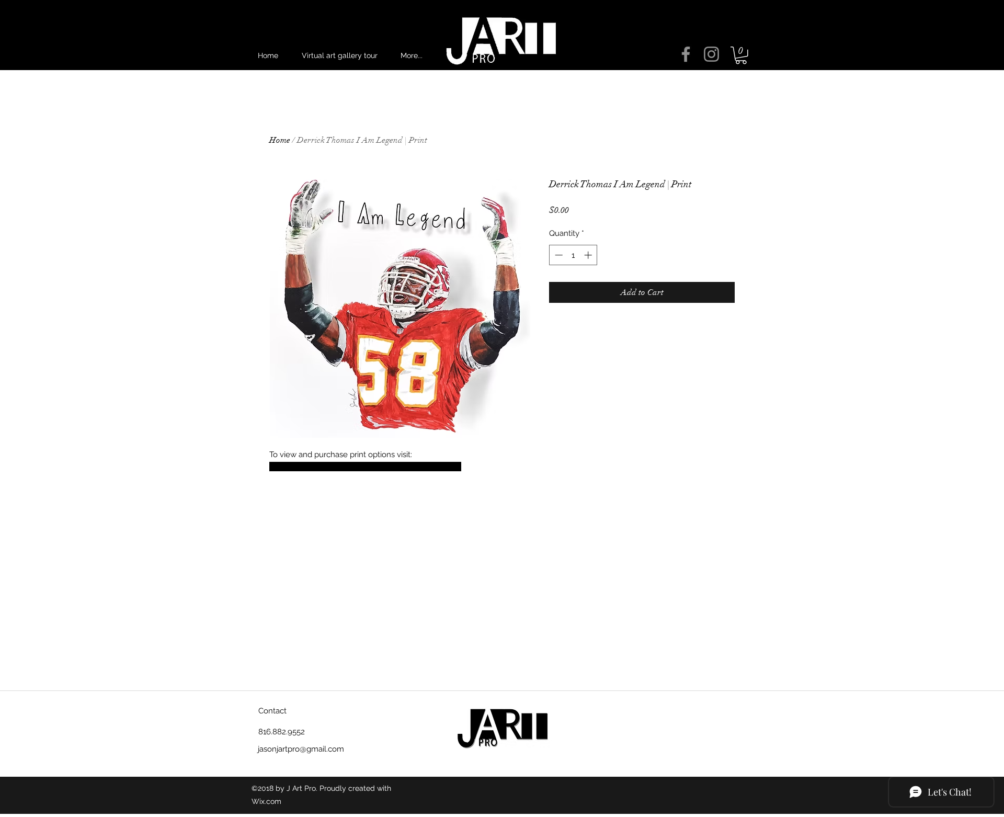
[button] (741, 55)
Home (279, 140)
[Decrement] (558, 255)
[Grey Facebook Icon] (686, 54)
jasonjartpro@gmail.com (301, 749)
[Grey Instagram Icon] (711, 54)
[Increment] (589, 255)
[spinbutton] (573, 255)
